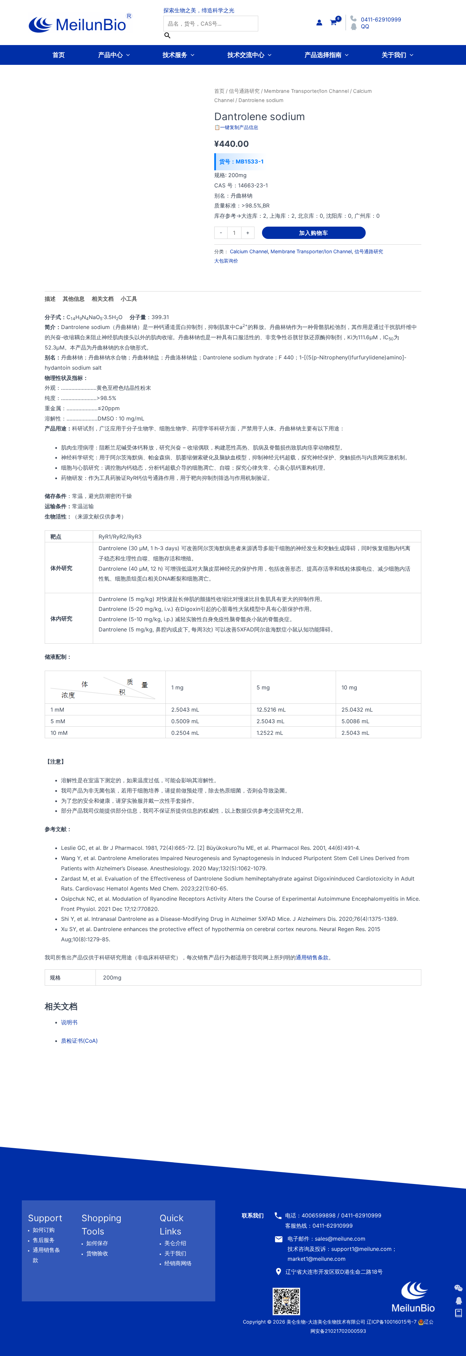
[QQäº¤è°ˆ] (458, 1300)
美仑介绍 (175, 1243)
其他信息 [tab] (74, 298)
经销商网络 (178, 1263)
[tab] (129, 299)
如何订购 (44, 1229)
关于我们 (394, 54)
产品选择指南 (323, 54)
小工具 (129, 298)
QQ (365, 26)
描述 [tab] (50, 298)
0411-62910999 (381, 19)
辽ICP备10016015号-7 (392, 1322)
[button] (126, 54)
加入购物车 (313, 232)
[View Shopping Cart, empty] (333, 22)
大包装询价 (226, 260)
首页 (59, 54)
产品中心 (110, 54)
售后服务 (44, 1240)
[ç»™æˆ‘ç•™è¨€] (458, 1313)
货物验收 (97, 1253)
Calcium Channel (249, 251)
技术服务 (175, 54)
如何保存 (97, 1243)
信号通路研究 (244, 91)
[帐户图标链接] (319, 22)
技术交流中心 (246, 54)
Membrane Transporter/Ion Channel (306, 91)
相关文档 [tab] (103, 298)
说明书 (69, 1022)
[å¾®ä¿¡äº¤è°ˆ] (458, 1288)
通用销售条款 (312, 957)
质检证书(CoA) (79, 1040)
